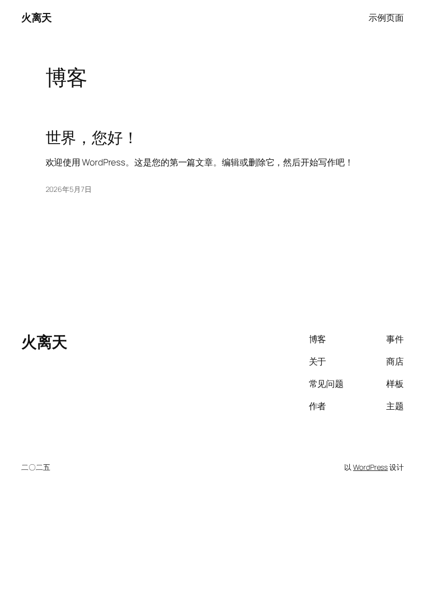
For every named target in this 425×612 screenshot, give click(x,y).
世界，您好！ (92, 137)
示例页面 (386, 17)
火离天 (36, 17)
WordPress (370, 467)
